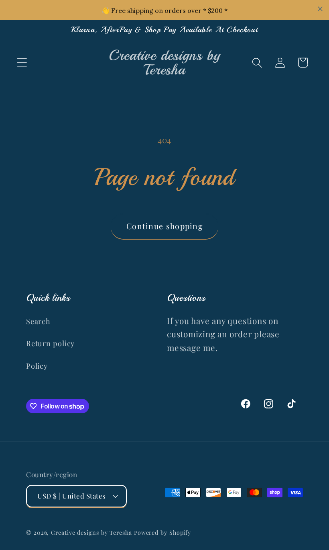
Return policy (50, 343)
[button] (21, 62)
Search (38, 321)
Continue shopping (164, 226)
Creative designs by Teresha (91, 532)
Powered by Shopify (162, 532)
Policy (37, 366)
